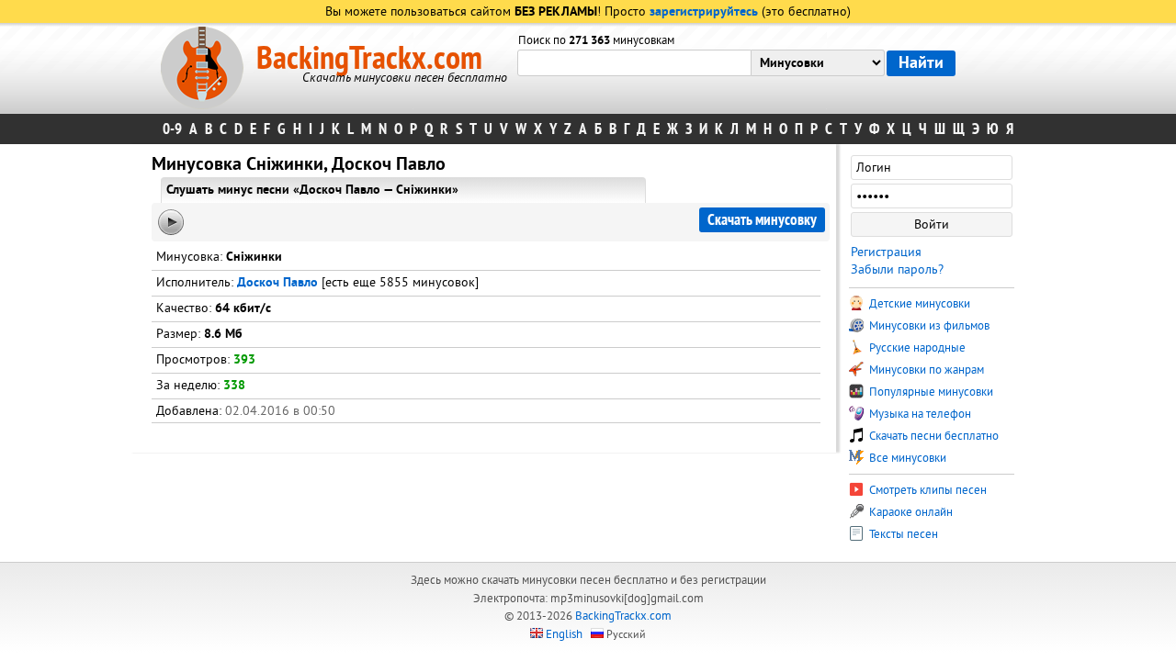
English (564, 634)
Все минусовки (906, 458)
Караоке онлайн (909, 512)
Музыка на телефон (918, 414)
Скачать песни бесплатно (932, 436)
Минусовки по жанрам (925, 370)
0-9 (172, 129)
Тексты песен (902, 534)
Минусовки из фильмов (927, 325)
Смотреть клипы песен (926, 490)
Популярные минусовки (929, 392)
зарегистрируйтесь (704, 12)
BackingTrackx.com (369, 58)
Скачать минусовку (762, 220)
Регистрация (886, 252)
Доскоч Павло (277, 283)
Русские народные (916, 348)
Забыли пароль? (897, 269)
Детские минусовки (918, 303)
